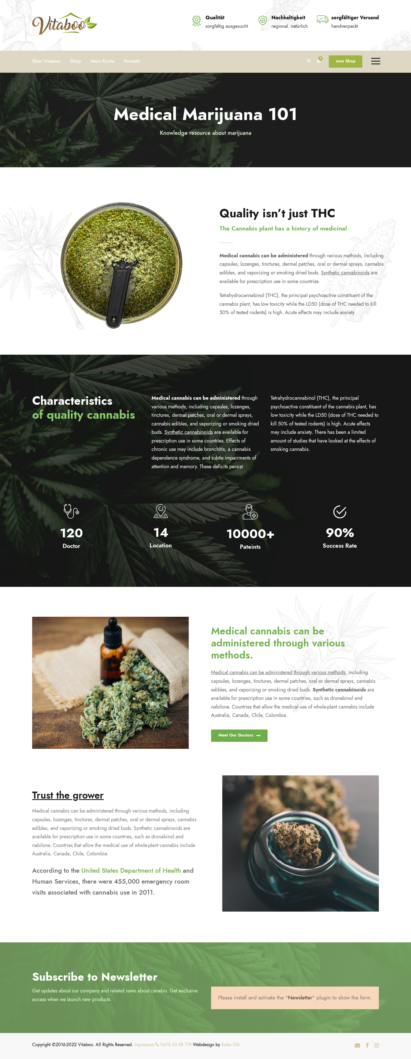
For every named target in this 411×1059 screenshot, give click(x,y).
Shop (75, 61)
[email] (357, 1045)
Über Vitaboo (46, 61)
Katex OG (230, 1045)
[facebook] (367, 1045)
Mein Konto (103, 61)
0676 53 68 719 (175, 1045)
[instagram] (376, 1045)
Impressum (144, 1045)
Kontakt (132, 61)
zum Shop (345, 61)
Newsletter (300, 997)
